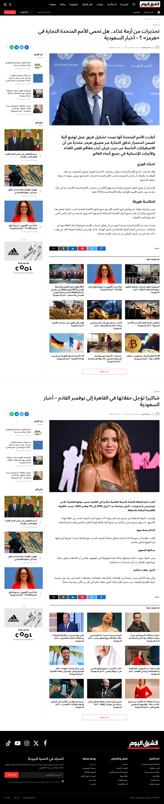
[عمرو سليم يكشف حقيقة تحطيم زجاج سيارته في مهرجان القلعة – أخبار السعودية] (104, 688)
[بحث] (5, 4)
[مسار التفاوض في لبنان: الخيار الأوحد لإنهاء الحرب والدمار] (23, 140)
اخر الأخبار (112, 4)
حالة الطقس (24, 12)
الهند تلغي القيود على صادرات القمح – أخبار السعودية (67, 324)
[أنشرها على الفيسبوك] (26, 47)
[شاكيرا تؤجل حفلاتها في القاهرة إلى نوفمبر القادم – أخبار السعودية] (104, 456)
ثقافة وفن (136, 12)
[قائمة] (133, 4)
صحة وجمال (148, 12)
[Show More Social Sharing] (6, 47)
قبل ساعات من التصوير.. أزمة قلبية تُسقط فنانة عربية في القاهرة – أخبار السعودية (144, 671)
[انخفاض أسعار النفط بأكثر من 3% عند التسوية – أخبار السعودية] (142, 309)
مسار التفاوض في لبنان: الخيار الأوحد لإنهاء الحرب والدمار (21, 155)
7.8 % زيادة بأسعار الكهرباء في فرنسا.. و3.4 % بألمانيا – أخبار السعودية (67, 357)
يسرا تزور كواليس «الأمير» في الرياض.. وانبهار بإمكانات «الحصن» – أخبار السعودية (67, 704)
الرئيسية (124, 4)
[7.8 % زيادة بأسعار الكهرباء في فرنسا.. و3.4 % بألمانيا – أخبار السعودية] (66, 343)
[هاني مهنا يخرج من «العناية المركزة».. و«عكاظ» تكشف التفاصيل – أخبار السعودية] (66, 622)
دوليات (99, 4)
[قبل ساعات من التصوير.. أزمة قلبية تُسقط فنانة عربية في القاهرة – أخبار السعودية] (142, 655)
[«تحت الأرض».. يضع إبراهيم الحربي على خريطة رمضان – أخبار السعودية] (104, 655)
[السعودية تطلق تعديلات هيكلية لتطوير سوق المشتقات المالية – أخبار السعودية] (142, 273)
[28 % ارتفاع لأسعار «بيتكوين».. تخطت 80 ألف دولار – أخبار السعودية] (142, 343)
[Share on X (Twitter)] (21, 47)
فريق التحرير (145, 47)
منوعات (52, 4)
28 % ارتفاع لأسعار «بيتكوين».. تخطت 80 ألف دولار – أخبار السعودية (143, 357)
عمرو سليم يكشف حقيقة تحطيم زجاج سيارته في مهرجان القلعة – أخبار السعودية (105, 704)
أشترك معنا (10, 12)
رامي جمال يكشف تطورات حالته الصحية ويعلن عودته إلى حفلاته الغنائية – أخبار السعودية (67, 671)
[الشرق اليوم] (150, 4)
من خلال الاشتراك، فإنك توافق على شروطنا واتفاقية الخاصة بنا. (34, 782)
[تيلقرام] (16, 47)
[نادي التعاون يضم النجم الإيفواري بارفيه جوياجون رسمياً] (38, 65)
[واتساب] (11, 47)
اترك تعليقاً (104, 371)
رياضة (62, 4)
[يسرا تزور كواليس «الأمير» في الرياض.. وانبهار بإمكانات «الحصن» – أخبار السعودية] (66, 688)
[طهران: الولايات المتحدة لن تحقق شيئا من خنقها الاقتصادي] (23, 175)
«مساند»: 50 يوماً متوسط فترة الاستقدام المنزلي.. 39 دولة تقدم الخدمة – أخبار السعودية (105, 359)
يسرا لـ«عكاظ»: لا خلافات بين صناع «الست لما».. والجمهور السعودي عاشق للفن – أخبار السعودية (144, 704)
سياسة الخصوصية (21, 782)
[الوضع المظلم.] (10, 4)
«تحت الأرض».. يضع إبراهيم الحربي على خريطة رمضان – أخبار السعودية (106, 670)
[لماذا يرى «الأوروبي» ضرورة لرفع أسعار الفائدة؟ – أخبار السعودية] (104, 273)
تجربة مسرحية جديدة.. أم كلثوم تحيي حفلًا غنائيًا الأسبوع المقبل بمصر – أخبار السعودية (105, 638)
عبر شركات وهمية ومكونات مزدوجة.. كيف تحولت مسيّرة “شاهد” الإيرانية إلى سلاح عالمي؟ (18, 78)
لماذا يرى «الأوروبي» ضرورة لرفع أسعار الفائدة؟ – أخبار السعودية (105, 288)
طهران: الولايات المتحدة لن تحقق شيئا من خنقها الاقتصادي (22, 191)
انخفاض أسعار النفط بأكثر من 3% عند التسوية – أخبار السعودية (143, 324)
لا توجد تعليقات (113, 47)
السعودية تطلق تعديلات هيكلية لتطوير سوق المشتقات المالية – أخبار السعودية (142, 290)
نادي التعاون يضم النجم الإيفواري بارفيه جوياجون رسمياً (18, 64)
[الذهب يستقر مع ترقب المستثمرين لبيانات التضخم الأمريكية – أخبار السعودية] (104, 309)
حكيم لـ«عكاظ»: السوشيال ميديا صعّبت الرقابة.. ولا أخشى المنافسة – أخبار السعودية (18, 108)
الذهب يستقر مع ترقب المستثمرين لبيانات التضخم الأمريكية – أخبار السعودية (106, 325)
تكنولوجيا (73, 4)
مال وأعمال (87, 4)
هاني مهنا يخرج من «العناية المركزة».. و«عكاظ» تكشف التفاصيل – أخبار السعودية (68, 638)
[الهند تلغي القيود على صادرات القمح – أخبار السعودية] (66, 309)
